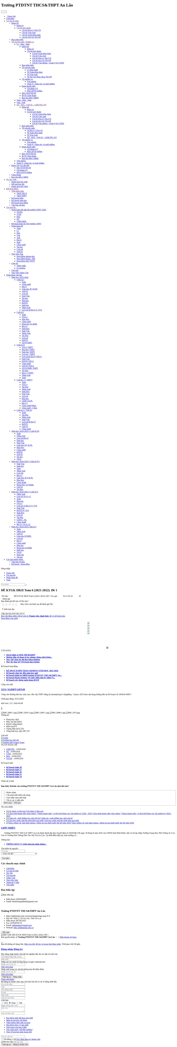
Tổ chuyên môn (28, 67)
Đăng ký (18, 949)
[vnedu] (4, 738)
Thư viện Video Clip (19, 273)
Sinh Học (26, 329)
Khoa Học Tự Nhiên (25, 485)
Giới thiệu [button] (10, 18)
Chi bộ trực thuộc (24, 28)
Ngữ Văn (26, 296)
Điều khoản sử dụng (68, 937)
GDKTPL (10, 749)
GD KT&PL (27, 343)
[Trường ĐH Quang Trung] (12, 742)
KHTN (25, 303)
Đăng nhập (7, 949)
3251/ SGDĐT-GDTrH (13, 689)
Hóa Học (25, 319)
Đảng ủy (20, 25)
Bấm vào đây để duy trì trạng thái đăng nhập (42, 944)
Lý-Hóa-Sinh (32, 70)
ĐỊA (18, 217)
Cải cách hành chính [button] (14, 559)
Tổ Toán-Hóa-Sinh (35, 72)
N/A (6, 1003)
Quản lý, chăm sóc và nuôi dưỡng (41, 84)
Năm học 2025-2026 (19, 277)
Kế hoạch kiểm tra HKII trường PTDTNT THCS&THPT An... (34, 675)
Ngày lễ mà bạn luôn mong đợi (19, 1032)
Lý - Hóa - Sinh (23, 44)
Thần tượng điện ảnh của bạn (18, 1022)
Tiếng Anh (26, 308)
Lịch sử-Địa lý (23, 438)
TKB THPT (22, 196)
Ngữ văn (20, 555)
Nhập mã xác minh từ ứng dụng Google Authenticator (23, 962)
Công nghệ (21, 245)
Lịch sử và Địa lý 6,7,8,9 (27, 506)
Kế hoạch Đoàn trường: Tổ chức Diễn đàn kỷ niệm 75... (30, 678)
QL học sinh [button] (11, 179)
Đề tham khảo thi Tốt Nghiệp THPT (26, 224)
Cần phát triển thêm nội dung (18, 795)
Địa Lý (25, 326)
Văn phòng (31, 81)
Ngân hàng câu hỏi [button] (14, 275)
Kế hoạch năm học (19, 200)
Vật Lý (25, 317)
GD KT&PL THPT (30, 368)
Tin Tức (9, 873)
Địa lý (19, 240)
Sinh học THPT (28, 352)
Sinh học (25, 305)
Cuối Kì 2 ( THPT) (24, 380)
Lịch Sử (20, 473)
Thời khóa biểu (17, 191)
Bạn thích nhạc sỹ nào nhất (17, 1025)
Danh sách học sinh (19, 182)
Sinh (18, 242)
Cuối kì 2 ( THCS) (24, 410)
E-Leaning (21, 268)
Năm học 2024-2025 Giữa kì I (23, 527)
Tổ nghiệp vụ (27, 79)
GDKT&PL (22, 221)
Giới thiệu (10, 868)
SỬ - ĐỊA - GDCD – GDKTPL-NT (31, 105)
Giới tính (4, 1000)
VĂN (19, 214)
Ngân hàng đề (17, 226)
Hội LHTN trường (34, 91)
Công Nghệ (21, 482)
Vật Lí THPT (27, 347)
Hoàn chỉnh (11, 792)
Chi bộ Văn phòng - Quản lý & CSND (48, 63)
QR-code (5, 932)
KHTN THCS (28, 361)
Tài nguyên (11, 875)
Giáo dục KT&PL (24, 536)
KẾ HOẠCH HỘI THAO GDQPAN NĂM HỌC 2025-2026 (32, 671)
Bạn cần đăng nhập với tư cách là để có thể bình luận (33, 616)
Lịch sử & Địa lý (29, 422)
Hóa (18, 233)
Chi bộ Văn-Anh (29, 32)
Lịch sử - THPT (28, 354)
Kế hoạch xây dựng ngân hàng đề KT (22, 680)
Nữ (20, 1003)
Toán (19, 228)
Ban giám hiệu (17, 39)
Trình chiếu (21, 266)
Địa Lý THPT (27, 373)
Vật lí (19, 459)
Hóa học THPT (28, 350)
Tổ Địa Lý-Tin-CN (35, 130)
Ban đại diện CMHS (30, 98)
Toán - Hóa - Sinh (24, 100)
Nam (13, 1003)
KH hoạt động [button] (12, 189)
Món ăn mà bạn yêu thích (16, 1020)
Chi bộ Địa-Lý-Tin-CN (31, 30)
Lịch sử (20, 249)
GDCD (20, 252)
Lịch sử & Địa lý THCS (32, 357)
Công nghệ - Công (29, 408)
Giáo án (14, 263)
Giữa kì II (21, 345)
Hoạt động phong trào (26, 256)
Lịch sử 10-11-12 (24, 496)
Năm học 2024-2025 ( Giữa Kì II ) (25, 461)
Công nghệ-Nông (29, 405)
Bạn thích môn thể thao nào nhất (19, 1018)
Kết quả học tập (17, 184)
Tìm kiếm (10, 885)
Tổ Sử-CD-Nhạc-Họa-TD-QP (39, 77)
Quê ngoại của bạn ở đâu (16, 1027)
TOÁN (20, 212)
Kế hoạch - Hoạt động (20, 564)
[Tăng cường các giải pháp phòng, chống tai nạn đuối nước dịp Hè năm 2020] (38, 823)
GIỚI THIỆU (8, 828)
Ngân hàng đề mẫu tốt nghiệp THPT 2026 (28, 210)
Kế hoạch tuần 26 (14, 772)
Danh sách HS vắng (19, 186)
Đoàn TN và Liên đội (20, 165)
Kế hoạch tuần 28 (14, 767)
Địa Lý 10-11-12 (23, 524)
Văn (18, 235)
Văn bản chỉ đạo (18, 205)
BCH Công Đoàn (29, 95)
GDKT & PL (27, 401)
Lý (18, 231)
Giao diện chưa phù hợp (16, 798)
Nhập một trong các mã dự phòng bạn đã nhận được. (22, 969)
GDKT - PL (22, 520)
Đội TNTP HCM (29, 93)
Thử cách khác (7, 967)
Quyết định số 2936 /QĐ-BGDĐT (20, 655)
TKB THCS (22, 193)
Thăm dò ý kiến (12, 882)
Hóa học (25, 301)
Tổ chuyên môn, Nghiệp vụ (22, 42)
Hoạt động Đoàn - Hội (26, 259)
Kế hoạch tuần (17, 198)
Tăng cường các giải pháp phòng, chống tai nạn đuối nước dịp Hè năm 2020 (102, 823)
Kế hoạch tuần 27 (14, 770)
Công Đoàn (16, 175)
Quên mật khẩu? (8, 979)
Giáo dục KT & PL (30, 289)
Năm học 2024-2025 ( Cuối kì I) (24, 492)
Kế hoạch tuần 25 (14, 774)
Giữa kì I (20, 280)
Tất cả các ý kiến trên (15, 800)
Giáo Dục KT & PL (25, 478)
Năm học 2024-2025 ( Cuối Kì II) (25, 431)
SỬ (18, 219)
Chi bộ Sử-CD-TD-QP (31, 37)
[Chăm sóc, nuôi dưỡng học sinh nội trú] (23, 818)
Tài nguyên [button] (11, 207)
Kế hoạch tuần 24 (14, 777)
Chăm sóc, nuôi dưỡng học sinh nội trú (57, 818)
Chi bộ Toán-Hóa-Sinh (31, 35)
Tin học (20, 247)
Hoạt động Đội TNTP (26, 261)
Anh (18, 238)
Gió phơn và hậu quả (34, 811)
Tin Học (25, 336)
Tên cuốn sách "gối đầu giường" (19, 1029)
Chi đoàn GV (32, 88)
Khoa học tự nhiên (29, 324)
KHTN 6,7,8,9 (23, 510)
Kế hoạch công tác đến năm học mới (22, 673)
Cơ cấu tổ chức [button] (12, 21)
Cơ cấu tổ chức (12, 871)
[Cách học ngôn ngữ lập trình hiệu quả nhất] (24, 820)
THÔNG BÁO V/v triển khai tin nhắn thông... (26, 844)
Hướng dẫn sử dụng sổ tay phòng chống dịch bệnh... (29, 657)
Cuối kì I (20, 312)
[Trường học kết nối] (10, 740)
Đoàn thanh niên (28, 86)
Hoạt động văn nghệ (9, 618)
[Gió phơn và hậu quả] (16, 811)
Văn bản (14, 270)
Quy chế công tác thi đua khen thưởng (23, 659)
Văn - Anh (21, 102)
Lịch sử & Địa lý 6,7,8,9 (32, 310)
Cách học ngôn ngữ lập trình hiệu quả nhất (61, 820)
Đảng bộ (15, 23)
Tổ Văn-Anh (32, 74)
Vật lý (19, 552)
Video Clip (10, 878)
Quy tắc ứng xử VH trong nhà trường (23, 662)
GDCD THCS (28, 366)
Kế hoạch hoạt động (19, 203)
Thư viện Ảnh (17, 254)
